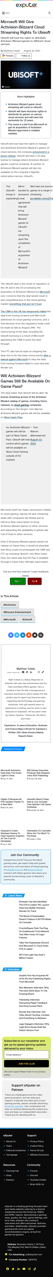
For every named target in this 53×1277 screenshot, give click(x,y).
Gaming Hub (12, 1170)
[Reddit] (29, 635)
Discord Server (35, 869)
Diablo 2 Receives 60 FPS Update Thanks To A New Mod (12, 802)
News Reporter (13, 672)
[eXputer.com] (26, 5)
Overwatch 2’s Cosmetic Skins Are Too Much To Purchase (39, 833)
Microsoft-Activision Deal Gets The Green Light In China (11, 773)
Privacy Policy (37, 1141)
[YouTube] (24, 1268)
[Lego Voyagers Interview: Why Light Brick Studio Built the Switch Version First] (9, 1027)
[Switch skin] (49, 13)
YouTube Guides (38, 1179)
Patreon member (15, 1106)
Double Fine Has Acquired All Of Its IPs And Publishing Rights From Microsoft (35, 978)
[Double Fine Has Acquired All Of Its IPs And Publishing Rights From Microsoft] (9, 979)
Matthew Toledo (10, 50)
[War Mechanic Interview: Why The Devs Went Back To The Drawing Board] (9, 991)
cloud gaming (21, 405)
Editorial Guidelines (16, 1150)
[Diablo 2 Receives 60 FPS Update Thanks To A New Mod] (13, 790)
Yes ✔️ (17, 581)
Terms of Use (37, 1150)
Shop (8, 1175)
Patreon (10, 1179)
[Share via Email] (35, 635)
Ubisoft (28, 619)
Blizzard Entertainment (18, 612)
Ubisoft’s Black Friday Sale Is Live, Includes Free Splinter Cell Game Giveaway (39, 803)
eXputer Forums (15, 869)
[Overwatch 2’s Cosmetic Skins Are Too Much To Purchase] (39, 821)
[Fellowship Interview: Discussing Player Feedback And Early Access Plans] (9, 1003)
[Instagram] (29, 1268)
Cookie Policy (36, 1145)
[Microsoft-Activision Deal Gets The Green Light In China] (13, 761)
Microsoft (45, 291)
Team (9, 1145)
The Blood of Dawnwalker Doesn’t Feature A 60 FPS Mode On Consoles (35, 919)
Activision (10, 604)
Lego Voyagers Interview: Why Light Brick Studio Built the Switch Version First (34, 1027)
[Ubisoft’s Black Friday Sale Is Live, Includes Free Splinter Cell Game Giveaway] (39, 790)
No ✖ (34, 581)
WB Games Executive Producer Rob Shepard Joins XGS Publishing (38, 773)
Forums (34, 1170)
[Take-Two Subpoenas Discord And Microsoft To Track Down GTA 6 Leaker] (9, 946)
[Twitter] (17, 635)
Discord (34, 1175)
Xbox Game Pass (13, 417)
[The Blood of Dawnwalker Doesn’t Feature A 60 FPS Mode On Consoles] (9, 919)
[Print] (40, 635)
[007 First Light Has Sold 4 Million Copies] (9, 958)
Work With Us (37, 1184)
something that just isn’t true (25, 303)
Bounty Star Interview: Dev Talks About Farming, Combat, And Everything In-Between (34, 1014)
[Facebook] (11, 635)
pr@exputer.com (34, 1254)
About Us (11, 1141)
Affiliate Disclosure (39, 1154)
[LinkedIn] (23, 635)
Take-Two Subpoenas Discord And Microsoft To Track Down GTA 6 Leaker (34, 945)
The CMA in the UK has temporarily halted (23, 311)
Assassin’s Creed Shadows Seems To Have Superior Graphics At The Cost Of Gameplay (12, 835)
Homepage (11, 1154)
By (2, 50)
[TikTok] (35, 1268)
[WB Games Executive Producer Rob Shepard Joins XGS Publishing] (39, 761)
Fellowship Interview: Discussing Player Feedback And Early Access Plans (33, 1002)
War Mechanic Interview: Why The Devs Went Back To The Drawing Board (34, 990)
